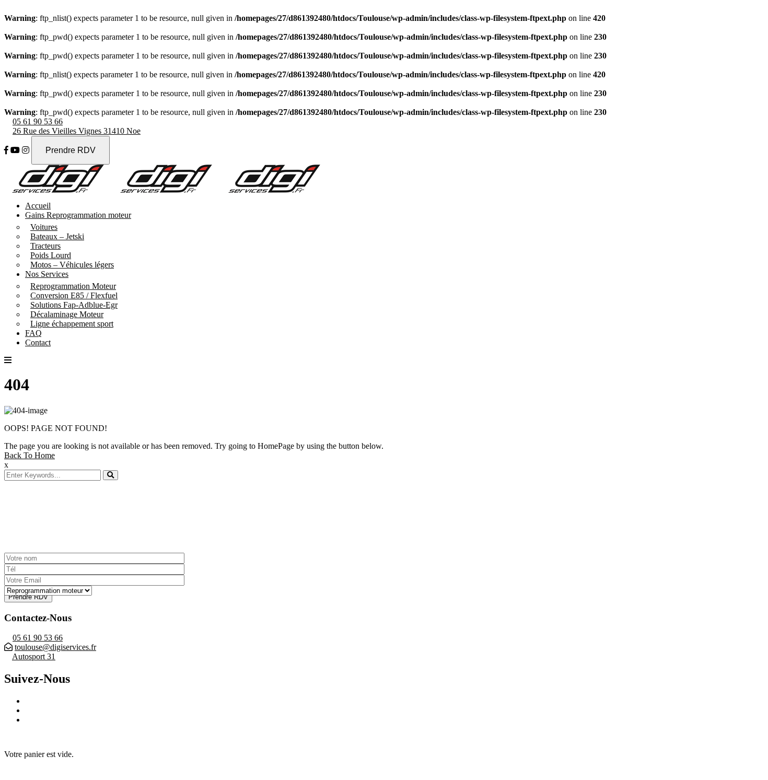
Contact (38, 342)
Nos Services (46, 274)
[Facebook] (6, 150)
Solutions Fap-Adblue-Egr (74, 304)
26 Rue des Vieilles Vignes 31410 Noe (77, 130)
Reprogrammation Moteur (73, 286)
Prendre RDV (70, 150)
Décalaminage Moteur (66, 314)
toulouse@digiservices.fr (55, 647)
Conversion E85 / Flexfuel (74, 295)
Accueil (38, 205)
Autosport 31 (33, 656)
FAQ (33, 333)
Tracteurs (45, 245)
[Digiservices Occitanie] (58, 189)
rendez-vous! (86, 521)
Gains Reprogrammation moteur (78, 215)
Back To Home (29, 455)
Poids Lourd (50, 255)
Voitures (43, 227)
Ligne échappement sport (71, 323)
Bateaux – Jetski (57, 236)
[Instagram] (25, 150)
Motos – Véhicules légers (72, 264)
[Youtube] (15, 150)
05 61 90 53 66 (38, 121)
